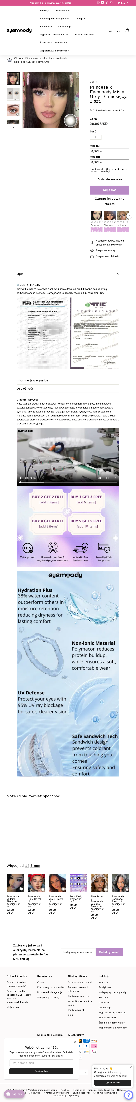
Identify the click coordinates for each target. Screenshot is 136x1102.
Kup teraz (109, 190)
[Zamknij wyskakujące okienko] (130, 1067)
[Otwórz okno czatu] (128, 1095)
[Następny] (13, 126)
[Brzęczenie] (51, 100)
